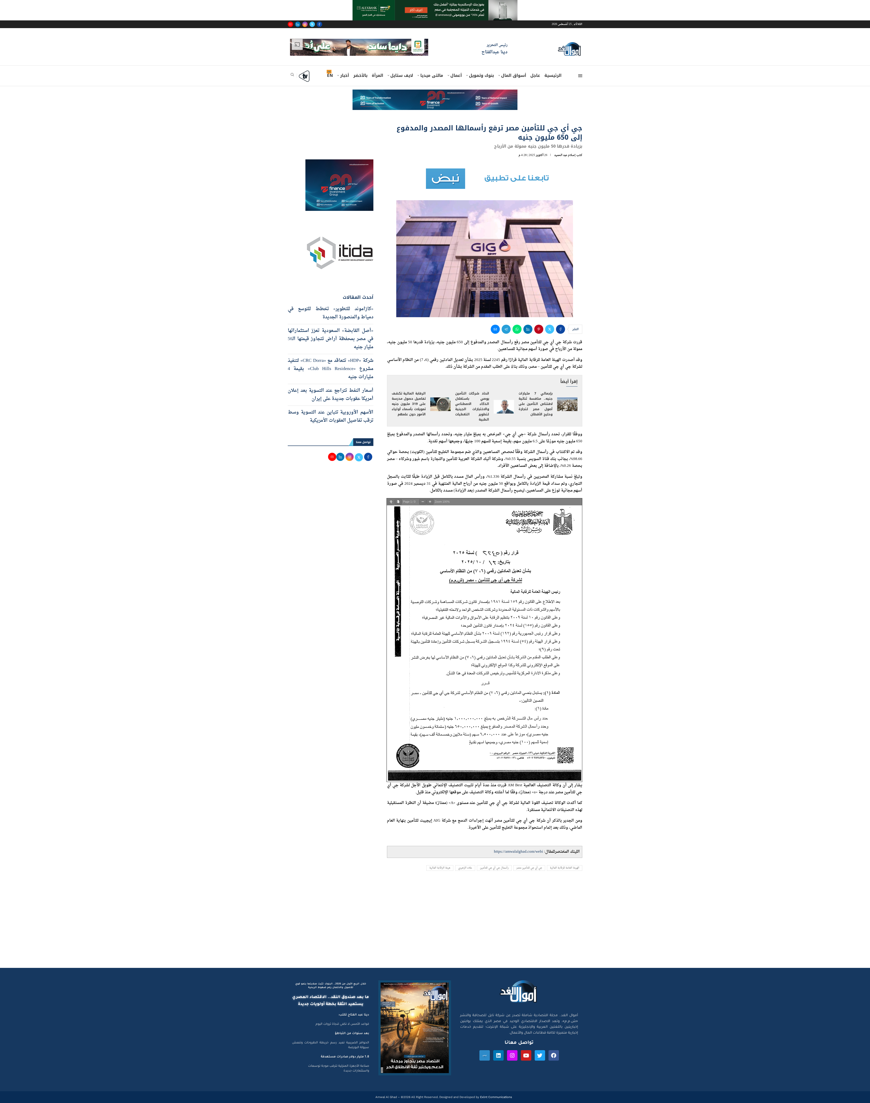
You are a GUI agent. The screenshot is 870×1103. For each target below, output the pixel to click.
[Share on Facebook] (560, 322)
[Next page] (398, 495)
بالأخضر (360, 69)
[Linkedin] (297, 24)
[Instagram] (305, 24)
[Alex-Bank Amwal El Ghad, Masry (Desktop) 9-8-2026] (435, 4)
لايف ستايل (401, 69)
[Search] (292, 69)
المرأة (377, 69)
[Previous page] (391, 495)
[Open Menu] (580, 69)
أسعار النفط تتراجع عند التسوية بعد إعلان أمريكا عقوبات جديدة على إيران (330, 388)
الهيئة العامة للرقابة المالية (564, 861)
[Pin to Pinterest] (538, 322)
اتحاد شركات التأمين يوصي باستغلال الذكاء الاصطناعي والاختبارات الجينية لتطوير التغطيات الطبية (472, 400)
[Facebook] (319, 24)
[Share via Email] (495, 322)
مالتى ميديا (431, 69)
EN (330, 69)
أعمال (456, 69)
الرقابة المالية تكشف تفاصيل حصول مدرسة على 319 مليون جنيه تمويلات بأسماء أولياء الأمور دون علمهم (409, 397)
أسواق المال (513, 69)
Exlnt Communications (495, 1090)
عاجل (535, 69)
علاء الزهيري (465, 861)
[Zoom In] (430, 495)
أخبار (344, 69)
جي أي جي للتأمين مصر (529, 861)
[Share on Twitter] (549, 322)
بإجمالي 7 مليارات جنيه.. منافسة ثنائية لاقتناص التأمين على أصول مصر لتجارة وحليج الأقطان (536, 397)
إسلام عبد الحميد (565, 148)
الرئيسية (552, 69)
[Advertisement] (435, 918)
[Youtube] (290, 24)
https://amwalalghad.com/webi (518, 845)
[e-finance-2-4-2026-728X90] (435, 87)
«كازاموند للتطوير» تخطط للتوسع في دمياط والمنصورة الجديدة (330, 306)
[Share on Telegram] (506, 322)
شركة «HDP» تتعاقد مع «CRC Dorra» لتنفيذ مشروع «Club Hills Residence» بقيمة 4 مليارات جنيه (330, 362)
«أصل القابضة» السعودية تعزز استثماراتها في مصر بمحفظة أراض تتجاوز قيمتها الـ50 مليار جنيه (330, 332)
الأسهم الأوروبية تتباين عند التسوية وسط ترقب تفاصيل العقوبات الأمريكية (330, 410)
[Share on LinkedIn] (527, 322)
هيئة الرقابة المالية (439, 861)
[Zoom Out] (422, 495)
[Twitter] (312, 24)
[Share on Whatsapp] (517, 322)
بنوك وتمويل (481, 69)
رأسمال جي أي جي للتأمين (494, 861)
